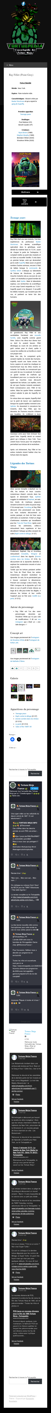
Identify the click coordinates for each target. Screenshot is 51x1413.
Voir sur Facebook (17, 1099)
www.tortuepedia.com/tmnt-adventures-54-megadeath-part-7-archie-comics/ (24, 1088)
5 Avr (18, 808)
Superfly (22, 263)
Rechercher (35, 773)
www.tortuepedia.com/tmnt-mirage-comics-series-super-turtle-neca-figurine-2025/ (25, 1266)
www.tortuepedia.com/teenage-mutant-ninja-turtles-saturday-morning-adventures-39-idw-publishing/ (26, 1211)
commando (33, 268)
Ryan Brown (23, 133)
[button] (13, 651)
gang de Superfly (18, 104)
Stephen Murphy (23, 135)
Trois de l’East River (24, 523)
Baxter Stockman (18, 101)
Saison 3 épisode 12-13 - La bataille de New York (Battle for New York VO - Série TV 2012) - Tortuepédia (25, 1151)
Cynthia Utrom (15, 271)
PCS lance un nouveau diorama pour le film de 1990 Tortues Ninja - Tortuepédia (26, 1313)
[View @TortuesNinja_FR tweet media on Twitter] (19, 1003)
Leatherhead (15, 556)
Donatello (24, 554)
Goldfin (35, 596)
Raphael (31, 499)
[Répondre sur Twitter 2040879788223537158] (12, 854)
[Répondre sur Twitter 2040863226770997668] (12, 906)
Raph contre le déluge (23, 716)
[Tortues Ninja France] (14, 1031)
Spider (23, 281)
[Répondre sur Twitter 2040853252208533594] (12, 981)
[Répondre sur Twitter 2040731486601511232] (12, 1009)
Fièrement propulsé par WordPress (22, 1396)
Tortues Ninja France (27, 1056)
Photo (18, 1094)
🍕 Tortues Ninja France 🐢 (27, 806)
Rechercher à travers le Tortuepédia (22, 769)
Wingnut (34, 554)
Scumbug (27, 507)
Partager (16, 1101)
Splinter (13, 406)
